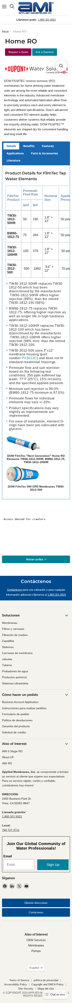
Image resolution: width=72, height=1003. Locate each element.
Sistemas (8, 647)
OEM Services (36, 940)
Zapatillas (8, 640)
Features (48, 146)
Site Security (25, 988)
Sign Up (53, 865)
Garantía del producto (16, 726)
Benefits (29, 146)
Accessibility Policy (15, 984)
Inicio (5, 31)
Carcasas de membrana (17, 653)
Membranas (9, 622)
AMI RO (7, 763)
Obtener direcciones (36, 902)
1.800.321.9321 (47, 19)
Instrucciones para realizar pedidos (24, 708)
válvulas (7, 659)
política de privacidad (46, 980)
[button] (61, 66)
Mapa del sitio (46, 988)
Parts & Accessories (44, 153)
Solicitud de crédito (14, 732)
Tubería (7, 665)
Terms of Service (19, 980)
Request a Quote (18, 52)
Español (34, 967)
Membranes (36, 945)
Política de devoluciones (17, 720)
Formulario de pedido (15, 714)
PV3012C (29, 358)
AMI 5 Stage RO (12, 751)
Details (11, 146)
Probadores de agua (15, 671)
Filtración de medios (15, 635)
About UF (8, 757)
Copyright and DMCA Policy (47, 984)
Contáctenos (14, 589)
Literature (13, 160)
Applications (15, 153)
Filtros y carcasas (13, 628)
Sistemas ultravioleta (15, 683)
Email (7, 856)
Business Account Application (20, 702)
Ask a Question (45, 52)
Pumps (36, 951)
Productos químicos (14, 677)
